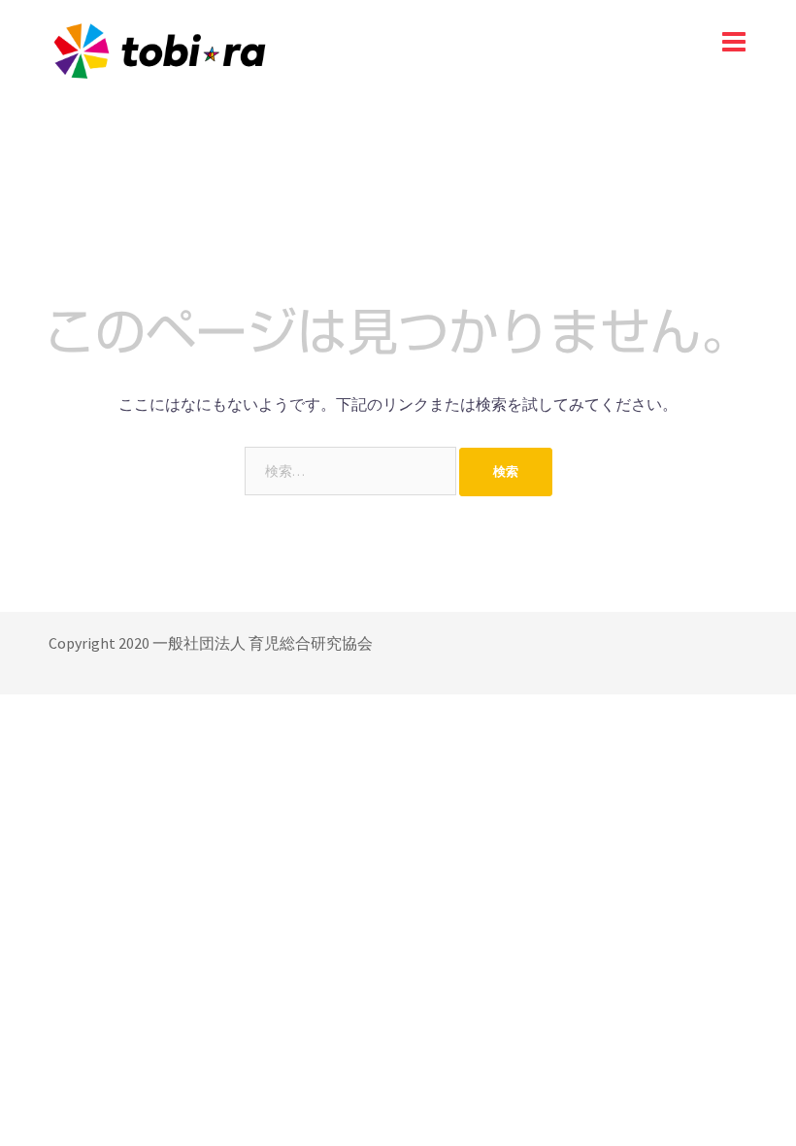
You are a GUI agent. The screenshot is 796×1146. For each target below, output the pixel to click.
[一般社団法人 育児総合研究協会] (159, 48)
